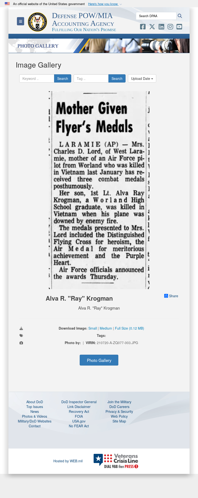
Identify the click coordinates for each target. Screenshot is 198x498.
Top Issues (34, 406)
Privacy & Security (119, 411)
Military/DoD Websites (34, 421)
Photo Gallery (99, 360)
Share (173, 296)
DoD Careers (119, 406)
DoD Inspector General (79, 401)
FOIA (79, 416)
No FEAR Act (79, 425)
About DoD (34, 401)
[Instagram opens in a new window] (170, 27)
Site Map (119, 421)
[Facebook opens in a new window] (143, 27)
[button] (105, 4)
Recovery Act (79, 411)
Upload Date (141, 78)
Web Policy (119, 416)
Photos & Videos (34, 416)
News (34, 411)
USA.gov (78, 421)
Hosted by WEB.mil (68, 460)
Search (62, 78)
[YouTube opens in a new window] (179, 27)
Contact (35, 425)
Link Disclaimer (79, 406)
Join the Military (119, 401)
